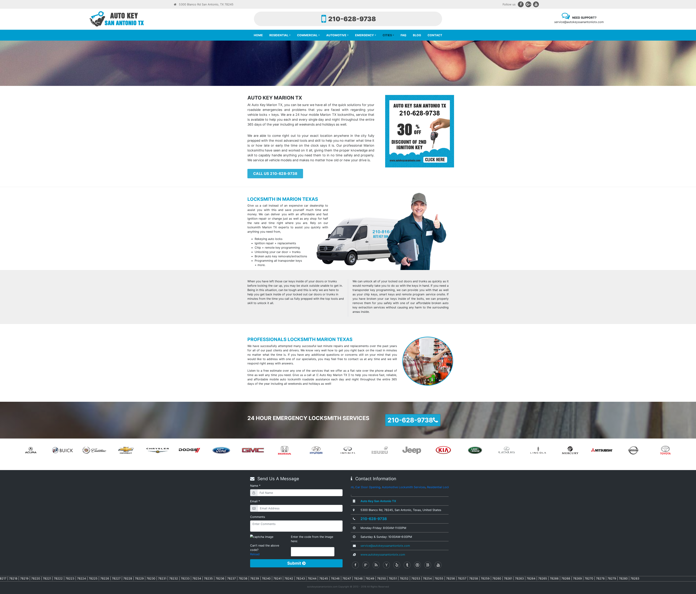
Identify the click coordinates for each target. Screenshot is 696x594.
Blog (417, 35)
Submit (294, 563)
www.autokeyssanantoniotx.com (383, 554)
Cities (387, 35)
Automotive (336, 35)
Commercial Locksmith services (407, 487)
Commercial (307, 35)
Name (254, 485)
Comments (257, 517)
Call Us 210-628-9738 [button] (275, 173)
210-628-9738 (374, 519)
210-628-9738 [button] (410, 420)
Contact (435, 35)
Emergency (364, 35)
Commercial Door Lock (446, 487)
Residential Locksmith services (362, 487)
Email (254, 501)
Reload (255, 554)
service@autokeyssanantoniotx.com (385, 545)
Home (258, 35)
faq (403, 35)
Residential (278, 35)
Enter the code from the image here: (312, 539)
